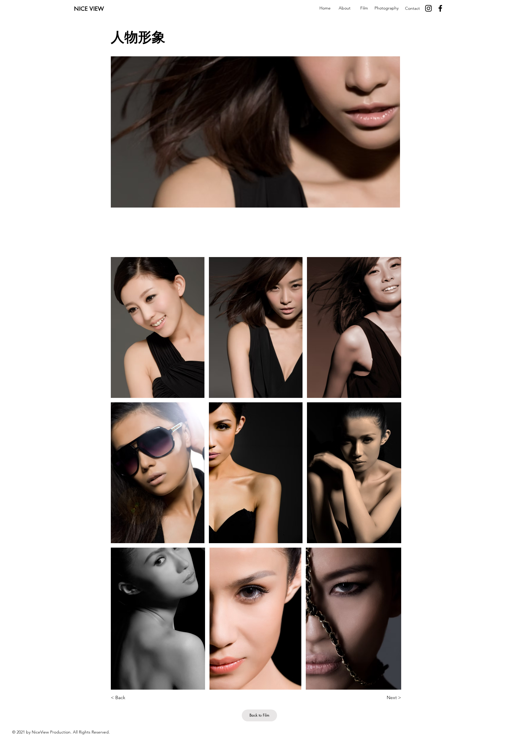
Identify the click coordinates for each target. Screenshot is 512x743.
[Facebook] (440, 8)
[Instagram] (428, 8)
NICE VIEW (89, 8)
